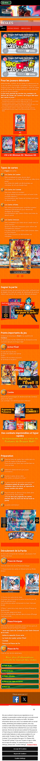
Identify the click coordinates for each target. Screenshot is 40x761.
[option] (20, 256)
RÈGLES (2, 27)
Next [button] (22, 276)
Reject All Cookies (20, 753)
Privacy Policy (32, 744)
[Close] (34, 709)
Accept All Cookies (20, 749)
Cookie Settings (20, 758)
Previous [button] (18, 276)
